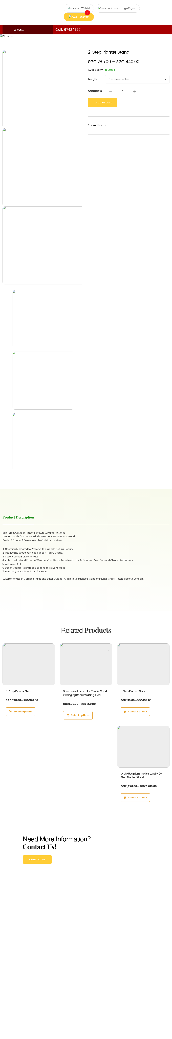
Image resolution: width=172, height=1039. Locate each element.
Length (92, 79)
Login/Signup (129, 8)
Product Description (18, 517)
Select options (22, 711)
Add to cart (103, 102)
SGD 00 (84, 15)
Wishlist (85, 8)
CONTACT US (37, 859)
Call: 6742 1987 (67, 30)
